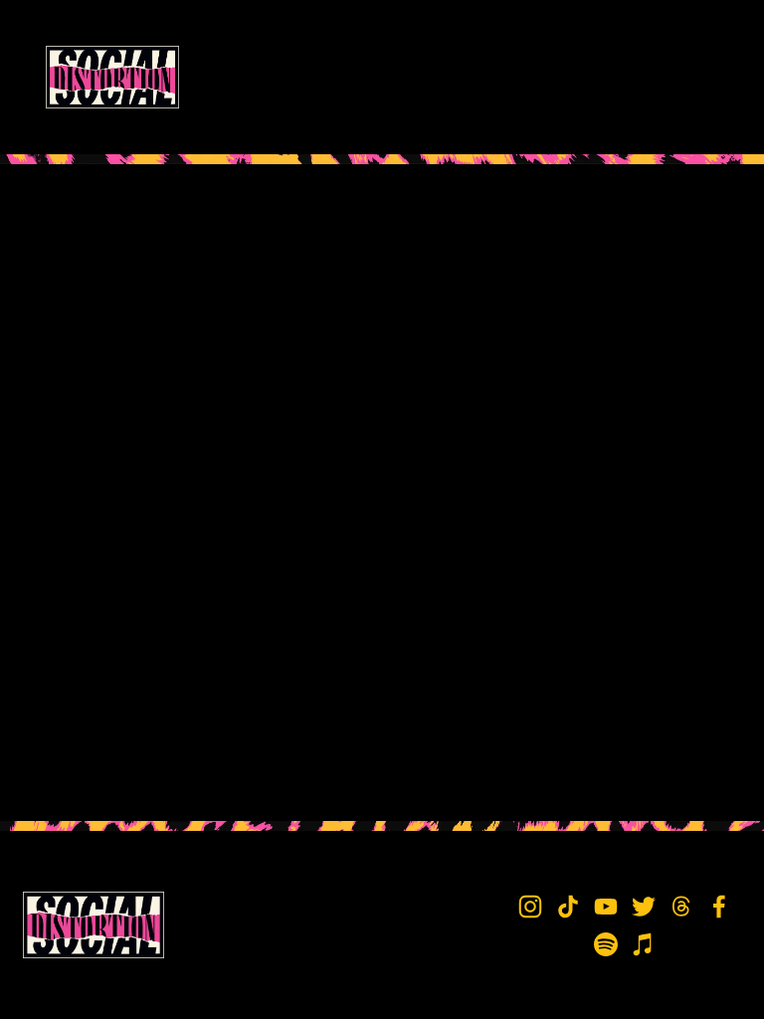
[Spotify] (606, 944)
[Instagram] (530, 906)
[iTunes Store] (644, 944)
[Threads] (681, 906)
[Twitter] (644, 906)
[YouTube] (606, 906)
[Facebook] (719, 906)
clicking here (314, 318)
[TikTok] (568, 906)
